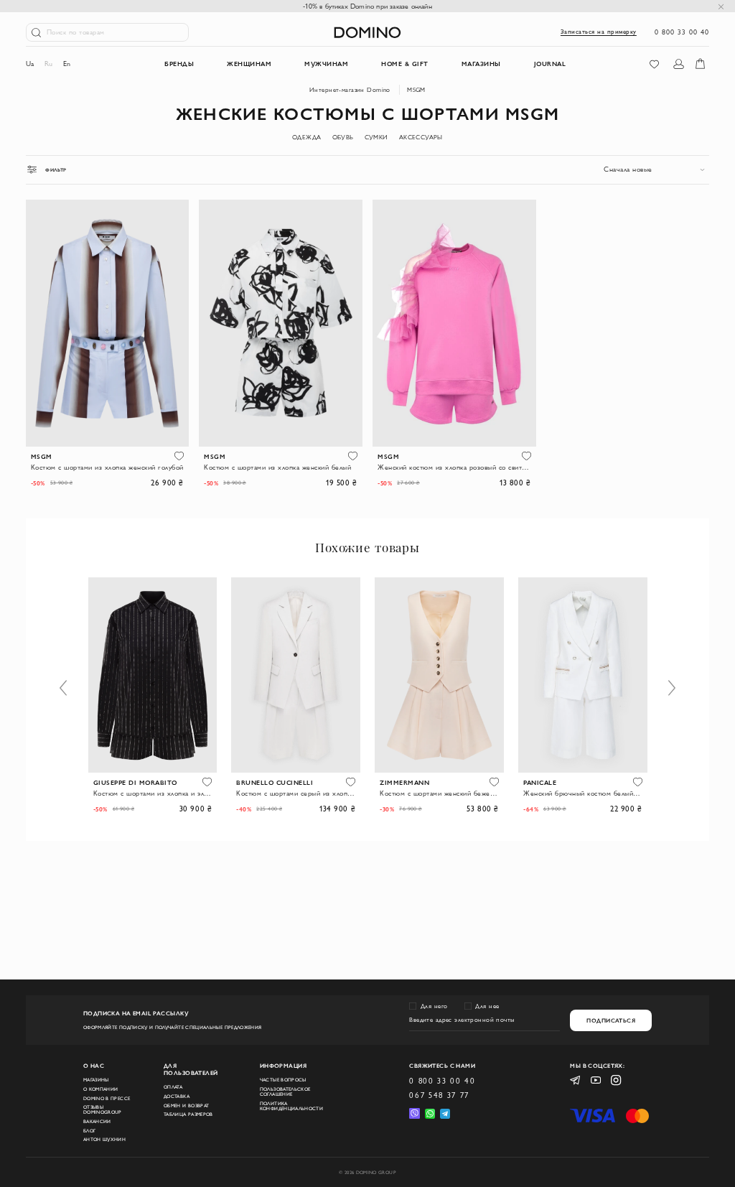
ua (30, 64)
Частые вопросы (283, 1079)
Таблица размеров (188, 1114)
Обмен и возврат (186, 1105)
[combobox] (656, 169)
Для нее (487, 1006)
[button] (179, 456)
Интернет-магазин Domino (349, 89)
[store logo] (367, 32)
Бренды (179, 63)
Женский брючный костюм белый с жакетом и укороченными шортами (582, 793)
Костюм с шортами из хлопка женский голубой (107, 467)
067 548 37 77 (439, 1095)
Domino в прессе (106, 1098)
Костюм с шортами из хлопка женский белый (277, 467)
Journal (550, 63)
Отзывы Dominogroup (102, 1109)
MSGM (416, 89)
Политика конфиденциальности (291, 1106)
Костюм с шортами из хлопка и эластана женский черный (152, 793)
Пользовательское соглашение (285, 1091)
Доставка (176, 1096)
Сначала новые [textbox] (628, 169)
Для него (434, 1006)
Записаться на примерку (599, 31)
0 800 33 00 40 (682, 32)
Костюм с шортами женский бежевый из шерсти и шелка (439, 793)
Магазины (96, 1079)
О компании (100, 1088)
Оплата (173, 1086)
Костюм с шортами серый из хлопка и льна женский (295, 793)
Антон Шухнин (104, 1139)
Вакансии (97, 1121)
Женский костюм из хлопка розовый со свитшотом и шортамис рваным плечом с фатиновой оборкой (454, 467)
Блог (89, 1130)
